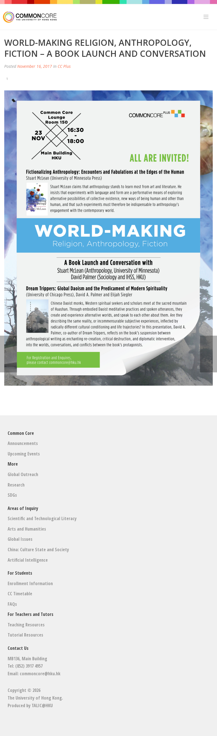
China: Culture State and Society (38, 549)
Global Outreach (23, 474)
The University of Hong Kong (35, 698)
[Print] (16, 78)
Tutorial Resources (25, 635)
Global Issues (20, 539)
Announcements (23, 443)
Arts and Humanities (27, 529)
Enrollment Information (30, 583)
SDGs (12, 495)
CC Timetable (20, 593)
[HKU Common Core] (28, 17)
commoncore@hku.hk (40, 673)
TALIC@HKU (42, 705)
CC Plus (64, 66)
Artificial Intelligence (28, 560)
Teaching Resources (26, 625)
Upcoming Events (24, 454)
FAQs (12, 604)
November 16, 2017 (34, 66)
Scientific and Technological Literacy (42, 518)
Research (16, 485)
